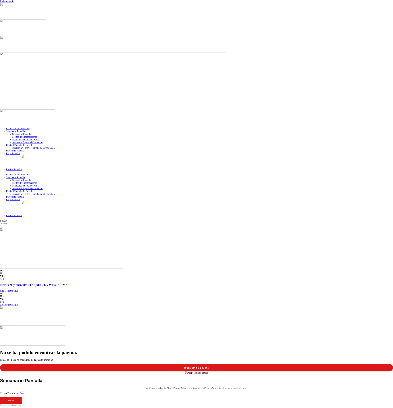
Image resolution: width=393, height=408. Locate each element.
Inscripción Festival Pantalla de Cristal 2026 (33, 148)
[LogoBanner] (27, 123)
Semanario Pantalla (15, 131)
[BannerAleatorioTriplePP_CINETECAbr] (32, 344)
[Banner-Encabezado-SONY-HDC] (23, 34)
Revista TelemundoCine (17, 128)
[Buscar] (1, 227)
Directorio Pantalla (15, 150)
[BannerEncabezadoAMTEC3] (23, 51)
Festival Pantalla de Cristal (19, 145)
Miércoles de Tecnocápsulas (25, 139)
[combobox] (14, 223)
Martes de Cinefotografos (24, 136)
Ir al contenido (7, 1)
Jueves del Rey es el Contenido (27, 142)
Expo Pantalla (13, 153)
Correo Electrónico (9, 393)
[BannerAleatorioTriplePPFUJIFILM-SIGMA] (32, 324)
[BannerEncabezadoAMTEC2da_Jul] (23, 18)
